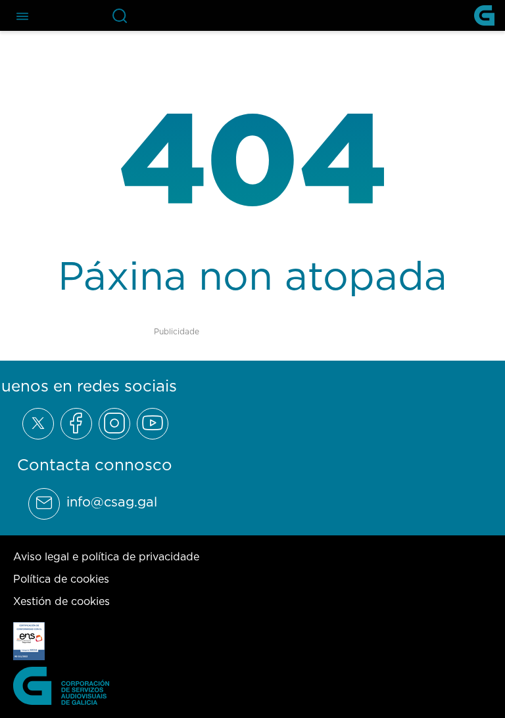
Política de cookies (61, 579)
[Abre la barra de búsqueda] (120, 16)
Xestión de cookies (61, 601)
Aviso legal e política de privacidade (106, 556)
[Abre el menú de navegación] (22, 15)
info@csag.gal (111, 502)
